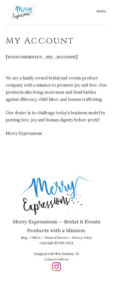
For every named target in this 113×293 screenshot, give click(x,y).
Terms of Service (56, 238)
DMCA (35, 238)
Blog (24, 238)
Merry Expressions (25, 12)
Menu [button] (101, 11)
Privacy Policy (82, 238)
